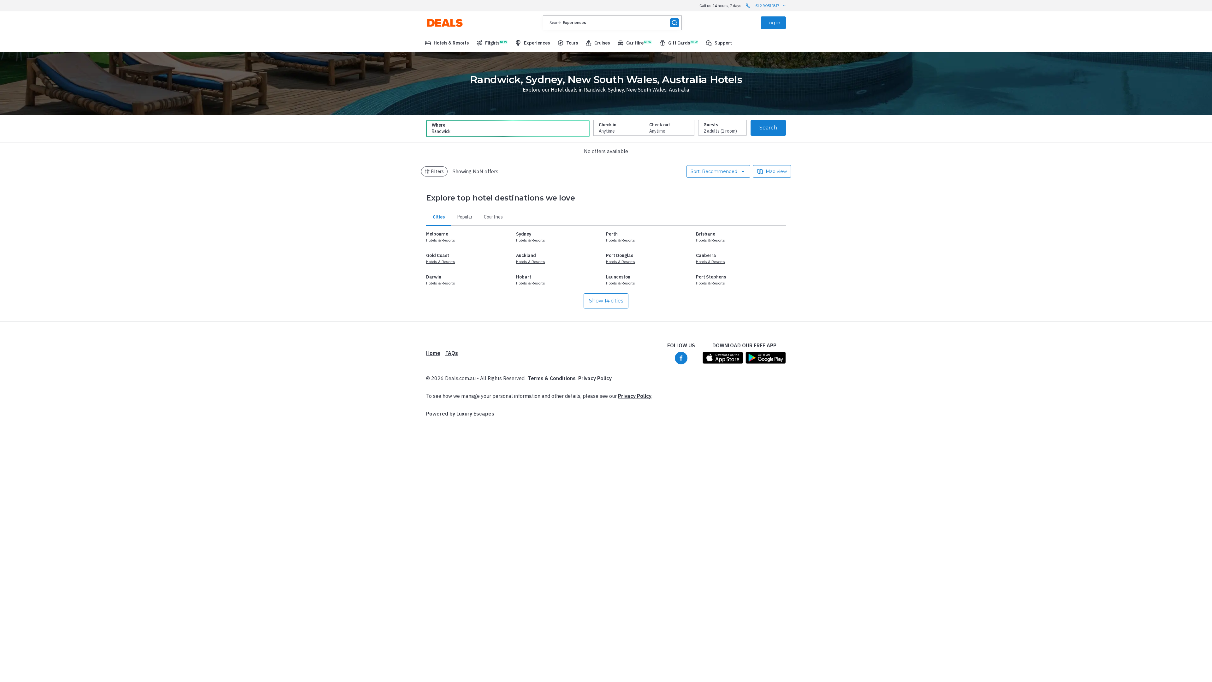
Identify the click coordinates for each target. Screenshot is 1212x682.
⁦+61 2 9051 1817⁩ (766, 5)
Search (768, 128)
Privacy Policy (595, 378)
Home (433, 353)
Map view (776, 171)
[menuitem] (446, 43)
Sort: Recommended (714, 171)
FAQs (451, 353)
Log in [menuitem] (773, 23)
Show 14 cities (606, 301)
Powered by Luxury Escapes (460, 413)
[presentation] (612, 23)
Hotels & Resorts (440, 240)
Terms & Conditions (552, 378)
